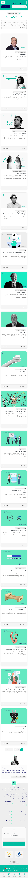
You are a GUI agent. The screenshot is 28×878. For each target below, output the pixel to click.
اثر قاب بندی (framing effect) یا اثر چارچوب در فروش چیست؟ (14, 491)
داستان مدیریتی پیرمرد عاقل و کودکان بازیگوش (16, 689)
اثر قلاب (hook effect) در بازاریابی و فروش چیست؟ (15, 649)
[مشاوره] (9, 874)
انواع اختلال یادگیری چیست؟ (20, 134)
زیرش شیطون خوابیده (21, 729)
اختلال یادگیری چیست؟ (21, 173)
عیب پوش (16, 3)
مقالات (20, 876)
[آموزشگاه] (14, 874)
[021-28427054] (26, 801)
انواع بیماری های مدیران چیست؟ (19, 451)
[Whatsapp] (17, 862)
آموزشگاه (14, 876)
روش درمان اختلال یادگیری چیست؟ (18, 94)
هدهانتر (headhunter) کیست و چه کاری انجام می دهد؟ (14, 253)
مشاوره (9, 876)
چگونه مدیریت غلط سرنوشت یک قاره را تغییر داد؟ (15, 411)
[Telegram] (14, 862)
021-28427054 (22, 801)
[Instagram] (10, 862)
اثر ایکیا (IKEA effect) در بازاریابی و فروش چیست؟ (15, 610)
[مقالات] (20, 874)
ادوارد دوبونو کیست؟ (21, 292)
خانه (19, 13)
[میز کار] (4, 874)
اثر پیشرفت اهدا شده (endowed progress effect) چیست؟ (15, 571)
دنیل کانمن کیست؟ (22, 332)
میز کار (4, 876)
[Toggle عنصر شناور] (4, 870)
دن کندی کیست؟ (22, 54)
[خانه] (24, 874)
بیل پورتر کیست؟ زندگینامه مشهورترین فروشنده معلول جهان (14, 213)
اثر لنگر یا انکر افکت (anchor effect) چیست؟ (17, 530)
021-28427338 (8, 801)
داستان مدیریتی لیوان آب (21, 372)
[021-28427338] (12, 801)
